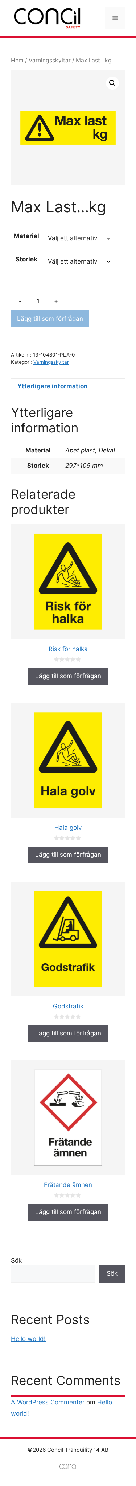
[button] (112, 83)
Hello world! (28, 1338)
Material (26, 236)
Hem (17, 60)
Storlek (26, 259)
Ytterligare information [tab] (52, 386)
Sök (16, 1260)
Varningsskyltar (50, 60)
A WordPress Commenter (48, 1402)
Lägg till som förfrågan (50, 318)
